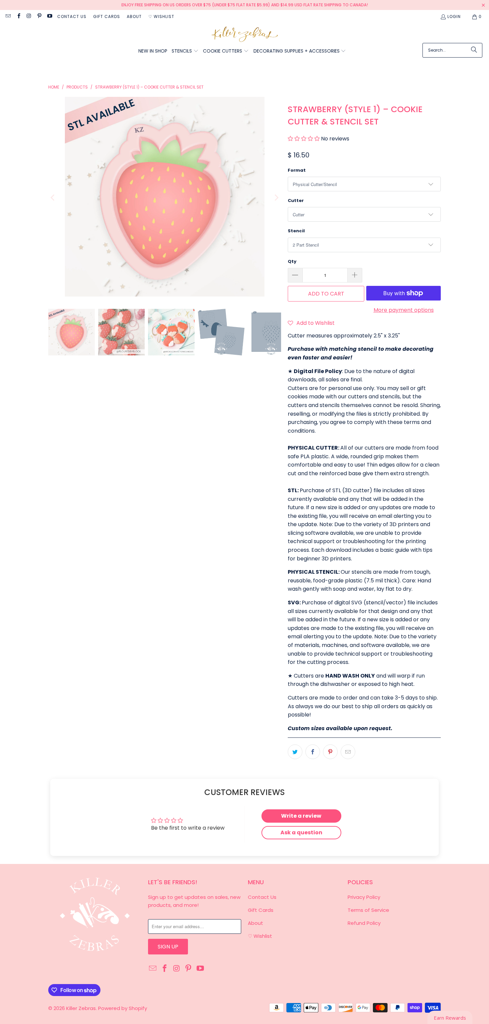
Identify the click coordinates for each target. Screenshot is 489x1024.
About (134, 16)
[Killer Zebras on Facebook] (18, 16)
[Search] (474, 50)
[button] (185, 51)
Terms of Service (368, 910)
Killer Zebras (81, 1008)
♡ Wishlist (161, 16)
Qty (292, 261)
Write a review (301, 816)
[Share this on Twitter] (295, 751)
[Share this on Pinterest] (330, 751)
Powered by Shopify (122, 1008)
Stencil (296, 231)
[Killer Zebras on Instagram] (29, 16)
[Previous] (53, 198)
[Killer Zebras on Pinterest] (39, 16)
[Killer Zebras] (245, 35)
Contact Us (71, 16)
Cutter (296, 200)
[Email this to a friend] (348, 751)
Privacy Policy (364, 897)
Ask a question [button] (301, 832)
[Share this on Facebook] (312, 751)
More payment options (404, 310)
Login (454, 16)
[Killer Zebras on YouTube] (49, 16)
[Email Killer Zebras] (8, 16)
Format (297, 170)
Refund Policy (364, 923)
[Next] (276, 198)
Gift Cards (106, 16)
